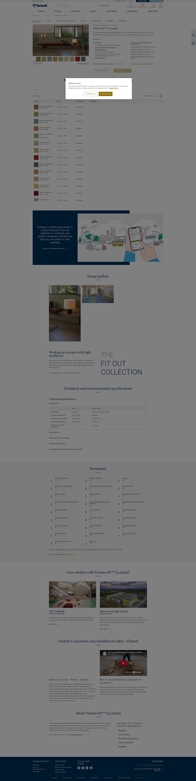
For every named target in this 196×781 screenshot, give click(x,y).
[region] (99, 88)
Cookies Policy (113, 88)
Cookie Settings (90, 93)
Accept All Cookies (105, 93)
